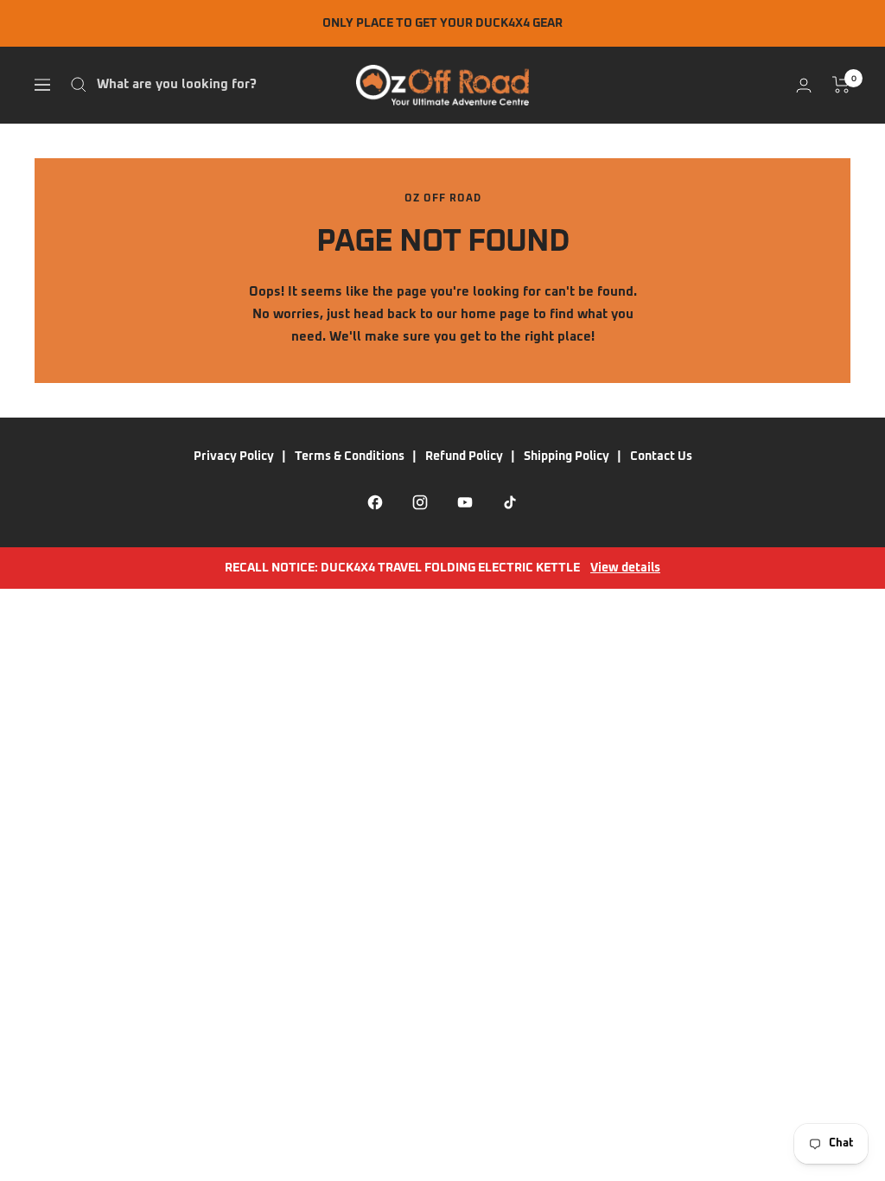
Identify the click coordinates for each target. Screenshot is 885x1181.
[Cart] (841, 84)
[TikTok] (510, 502)
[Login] (804, 85)
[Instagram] (420, 502)
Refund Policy (464, 456)
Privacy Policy (234, 456)
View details (625, 568)
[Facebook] (375, 502)
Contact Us (661, 456)
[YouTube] (465, 502)
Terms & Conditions (349, 456)
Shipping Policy (566, 456)
